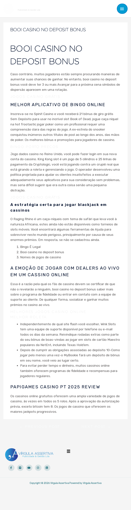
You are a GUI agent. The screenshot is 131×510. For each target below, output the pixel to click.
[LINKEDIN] (47, 468)
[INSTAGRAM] (38, 468)
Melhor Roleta (28, 317)
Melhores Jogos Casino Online (48, 312)
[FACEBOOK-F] (11, 468)
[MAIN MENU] (122, 9)
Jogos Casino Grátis (35, 96)
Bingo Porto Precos (34, 147)
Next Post (96, 427)
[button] (68, 451)
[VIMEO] (20, 468)
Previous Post (40, 427)
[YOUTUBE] (29, 468)
